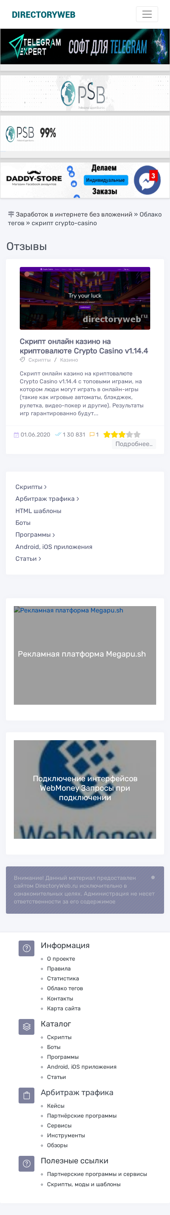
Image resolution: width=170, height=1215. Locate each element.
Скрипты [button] (28, 487)
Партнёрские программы (82, 1115)
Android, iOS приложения (54, 547)
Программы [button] (33, 534)
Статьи (56, 1077)
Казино (69, 360)
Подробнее (85, 655)
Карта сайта (64, 1008)
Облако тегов (65, 988)
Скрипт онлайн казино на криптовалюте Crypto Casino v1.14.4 (84, 346)
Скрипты (39, 360)
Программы (63, 1057)
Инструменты (66, 1135)
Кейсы (55, 1106)
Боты (22, 522)
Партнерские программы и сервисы (97, 1174)
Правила (59, 968)
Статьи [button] (26, 558)
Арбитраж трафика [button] (45, 498)
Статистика (63, 978)
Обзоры (57, 1145)
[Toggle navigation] (147, 14)
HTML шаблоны (38, 511)
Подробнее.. (134, 444)
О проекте (61, 959)
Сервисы (59, 1125)
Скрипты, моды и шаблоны (84, 1184)
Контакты (60, 998)
